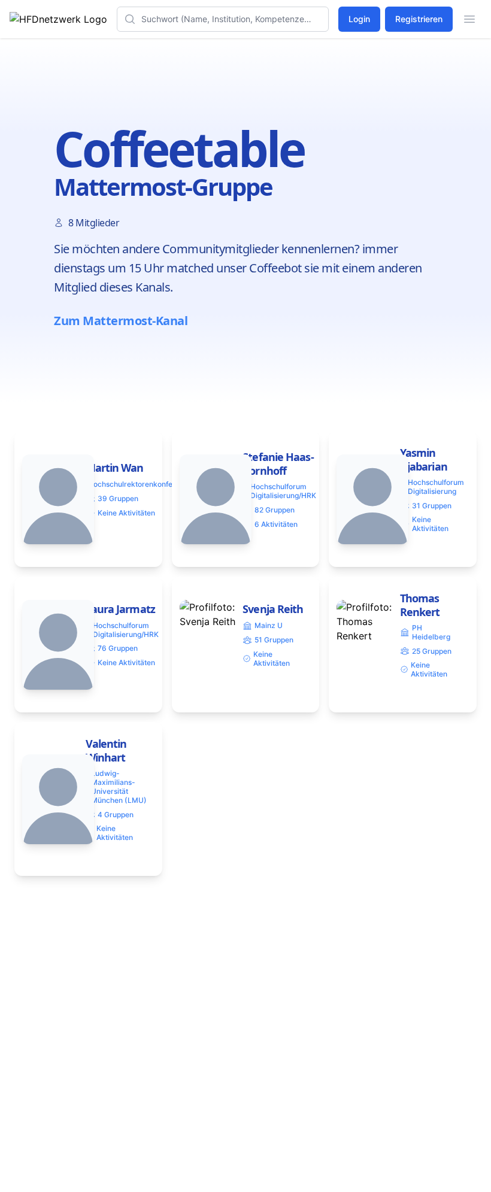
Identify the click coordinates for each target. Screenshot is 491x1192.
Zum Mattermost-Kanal (120, 321)
